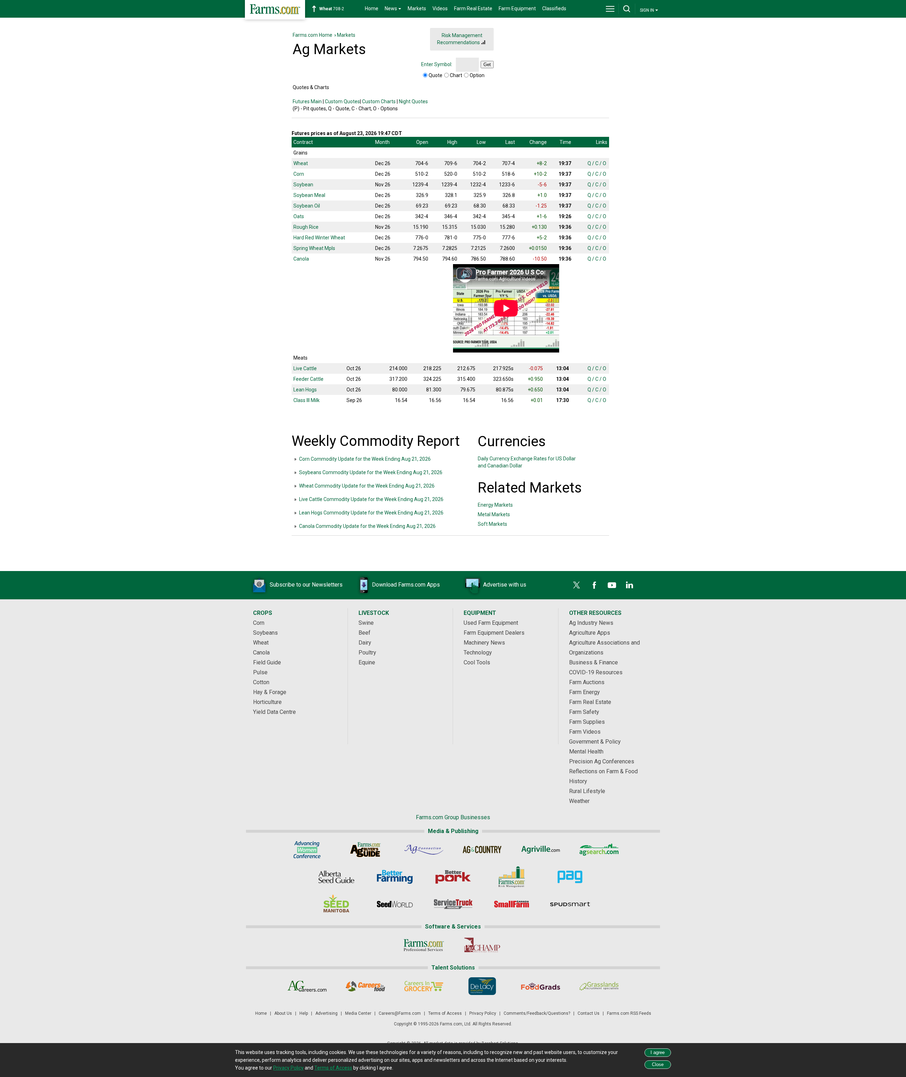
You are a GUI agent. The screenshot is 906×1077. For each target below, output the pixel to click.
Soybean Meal (309, 195)
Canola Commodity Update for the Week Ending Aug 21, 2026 (367, 526)
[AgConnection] (424, 849)
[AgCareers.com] (307, 986)
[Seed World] (395, 904)
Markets (417, 8)
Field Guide (267, 662)
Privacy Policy (482, 1013)
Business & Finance (593, 662)
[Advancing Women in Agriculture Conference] (307, 849)
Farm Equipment (517, 8)
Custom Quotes (342, 101)
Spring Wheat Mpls (314, 248)
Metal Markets (494, 514)
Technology (478, 652)
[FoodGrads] (540, 986)
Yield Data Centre (274, 712)
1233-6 (335, 8)
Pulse (260, 672)
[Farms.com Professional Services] (424, 945)
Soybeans (265, 632)
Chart (456, 75)
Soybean (303, 184)
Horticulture (267, 702)
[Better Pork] (453, 876)
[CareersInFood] (365, 986)
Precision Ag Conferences (601, 761)
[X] (576, 585)
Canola (301, 259)
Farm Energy (584, 692)
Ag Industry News (591, 622)
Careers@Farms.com (400, 1013)
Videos (440, 8)
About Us (283, 1013)
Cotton (261, 682)
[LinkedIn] (630, 585)
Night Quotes (413, 101)
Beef (365, 632)
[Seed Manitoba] (336, 904)
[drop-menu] (610, 9)
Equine (367, 662)
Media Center (358, 1013)
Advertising (326, 1013)
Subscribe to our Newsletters (306, 584)
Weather (579, 801)
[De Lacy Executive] (482, 986)
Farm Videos (585, 731)
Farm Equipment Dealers (494, 632)
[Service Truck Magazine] (453, 904)
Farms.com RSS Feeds (629, 1013)
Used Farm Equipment (491, 622)
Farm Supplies (587, 721)
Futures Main (307, 101)
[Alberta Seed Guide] (336, 876)
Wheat (300, 163)
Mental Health (586, 751)
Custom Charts (379, 101)
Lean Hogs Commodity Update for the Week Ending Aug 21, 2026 (371, 513)
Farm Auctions (586, 682)
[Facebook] (594, 585)
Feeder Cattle (308, 379)
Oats (298, 216)
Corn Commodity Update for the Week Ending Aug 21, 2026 (365, 459)
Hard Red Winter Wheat (319, 237)
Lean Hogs (305, 389)
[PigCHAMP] (482, 945)
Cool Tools (477, 662)
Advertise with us (504, 584)
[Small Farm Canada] (511, 904)
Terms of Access (445, 1013)
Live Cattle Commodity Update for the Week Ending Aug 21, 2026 (371, 499)
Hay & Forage (269, 692)
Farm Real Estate (473, 8)
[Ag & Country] (482, 849)
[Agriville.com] (540, 849)
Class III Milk (306, 400)
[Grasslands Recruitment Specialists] (599, 986)
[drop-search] (626, 9)
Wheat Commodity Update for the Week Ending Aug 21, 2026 (367, 486)
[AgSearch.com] (599, 849)
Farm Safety (584, 712)
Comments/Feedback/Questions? (537, 1013)
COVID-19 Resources (596, 672)
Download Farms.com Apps (406, 584)
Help (303, 1013)
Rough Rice (306, 227)
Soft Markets (492, 524)
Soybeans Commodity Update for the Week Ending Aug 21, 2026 (370, 472)
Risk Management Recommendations (459, 39)
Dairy (365, 642)
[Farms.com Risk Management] (511, 876)
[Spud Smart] (570, 904)
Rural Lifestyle (587, 791)
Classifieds (554, 8)
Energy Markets (495, 505)
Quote (435, 75)
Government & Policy (595, 741)
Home (371, 8)
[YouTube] (612, 585)
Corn (298, 174)
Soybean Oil (306, 206)
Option (477, 75)
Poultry (367, 652)
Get (487, 64)
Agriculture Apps (589, 632)
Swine (366, 622)
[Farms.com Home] (275, 9)
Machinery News (484, 642)
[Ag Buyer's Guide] (365, 849)
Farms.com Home (312, 35)
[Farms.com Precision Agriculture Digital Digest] (570, 876)
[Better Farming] (395, 876)
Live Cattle (305, 368)
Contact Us (589, 1013)
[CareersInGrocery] (424, 986)
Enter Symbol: (436, 64)
